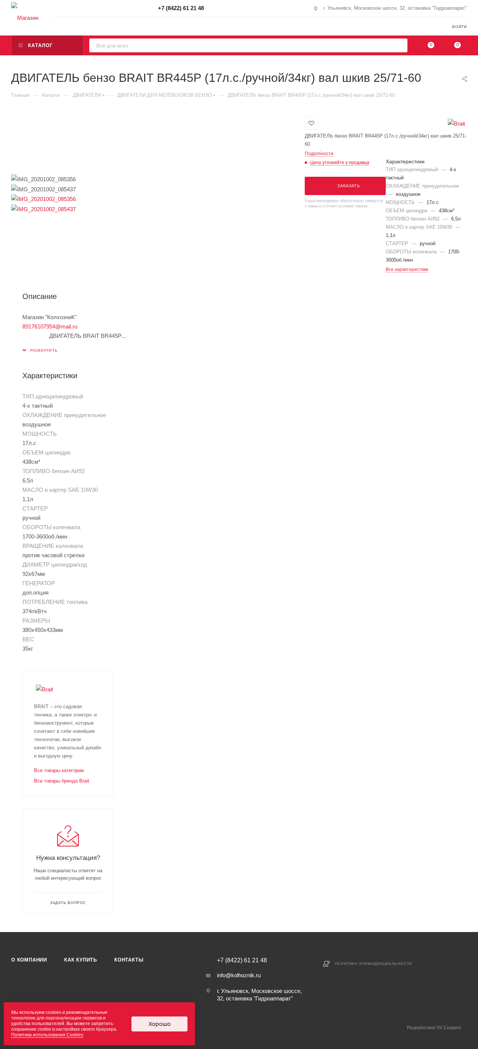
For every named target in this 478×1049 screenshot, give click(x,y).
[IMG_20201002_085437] (43, 208)
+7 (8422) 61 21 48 (181, 8)
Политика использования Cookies (47, 1034)
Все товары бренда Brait (61, 781)
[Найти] (399, 45)
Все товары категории (59, 770)
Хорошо (160, 1024)
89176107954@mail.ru (49, 326)
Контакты (128, 960)
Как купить (80, 960)
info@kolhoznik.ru (239, 975)
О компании (29, 960)
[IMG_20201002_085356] (43, 198)
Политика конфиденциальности (373, 964)
